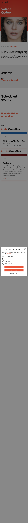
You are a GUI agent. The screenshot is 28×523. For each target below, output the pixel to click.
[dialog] (14, 261)
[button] (14, 273)
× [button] (25, 248)
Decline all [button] (14, 270)
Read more (9, 253)
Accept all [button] (14, 267)
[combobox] (24, 249)
